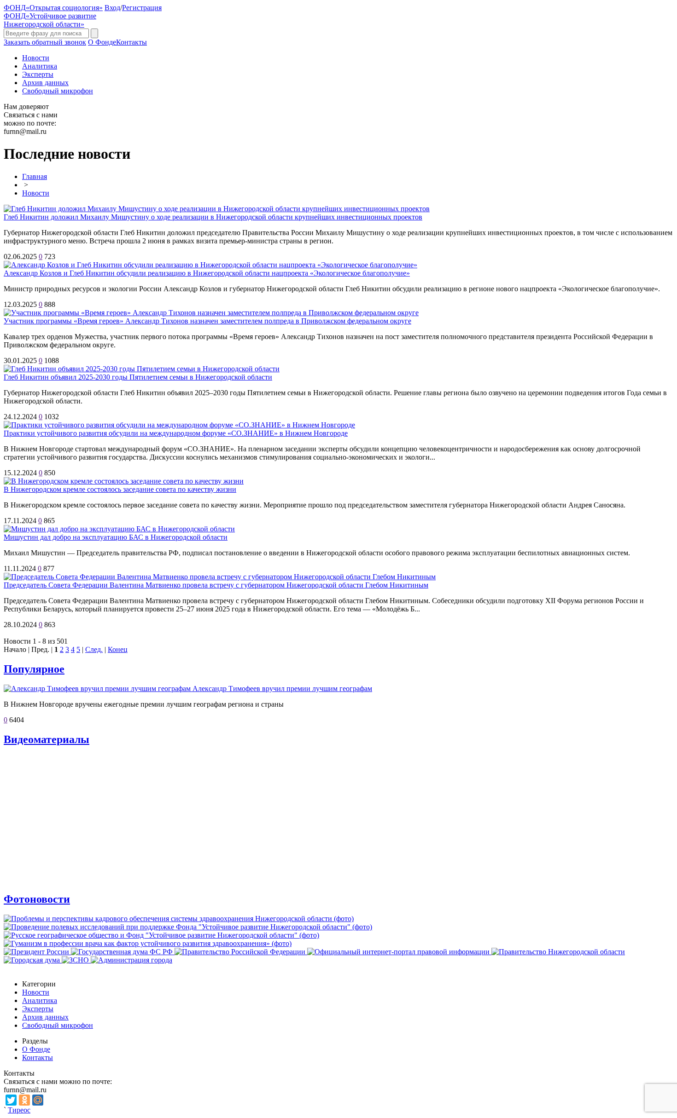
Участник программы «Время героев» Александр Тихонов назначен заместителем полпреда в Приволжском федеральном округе (207, 321)
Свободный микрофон (57, 91)
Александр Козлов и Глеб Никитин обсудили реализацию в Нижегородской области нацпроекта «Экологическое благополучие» (207, 273)
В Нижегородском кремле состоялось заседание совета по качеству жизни (120, 489)
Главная (34, 176)
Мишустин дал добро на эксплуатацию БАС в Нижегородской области (116, 537)
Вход (112, 8)
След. (94, 649)
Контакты (131, 42)
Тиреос (19, 1110)
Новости (35, 58)
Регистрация (142, 8)
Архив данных (45, 82)
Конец (118, 649)
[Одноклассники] (24, 1100)
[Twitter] (11, 1100)
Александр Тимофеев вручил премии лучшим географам (282, 688)
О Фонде (102, 42)
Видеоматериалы (46, 739)
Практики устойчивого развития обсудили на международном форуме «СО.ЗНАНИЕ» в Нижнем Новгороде (176, 433)
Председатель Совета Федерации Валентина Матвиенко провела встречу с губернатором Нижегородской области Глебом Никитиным (216, 585)
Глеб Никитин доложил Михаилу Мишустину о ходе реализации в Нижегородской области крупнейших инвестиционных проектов (213, 217)
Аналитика (39, 66)
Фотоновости (37, 899)
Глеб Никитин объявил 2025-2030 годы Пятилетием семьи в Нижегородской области (138, 377)
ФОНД (53, 8)
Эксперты (37, 74)
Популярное (34, 669)
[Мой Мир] (37, 1100)
